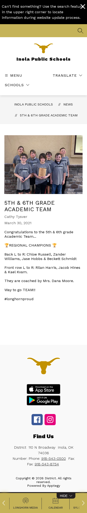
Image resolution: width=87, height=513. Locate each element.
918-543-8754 (47, 464)
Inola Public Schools (33, 104)
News (68, 104)
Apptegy (53, 485)
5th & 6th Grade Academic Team (48, 115)
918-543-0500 (53, 458)
